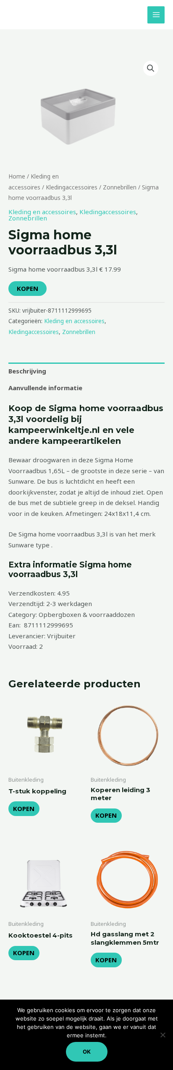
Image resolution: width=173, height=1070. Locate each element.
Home (16, 176)
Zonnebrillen (119, 187)
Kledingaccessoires (71, 187)
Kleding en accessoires (42, 211)
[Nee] (162, 1035)
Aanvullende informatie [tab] (45, 387)
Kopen (27, 288)
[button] (150, 68)
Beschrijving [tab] (27, 371)
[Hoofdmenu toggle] (156, 14)
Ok (87, 1051)
